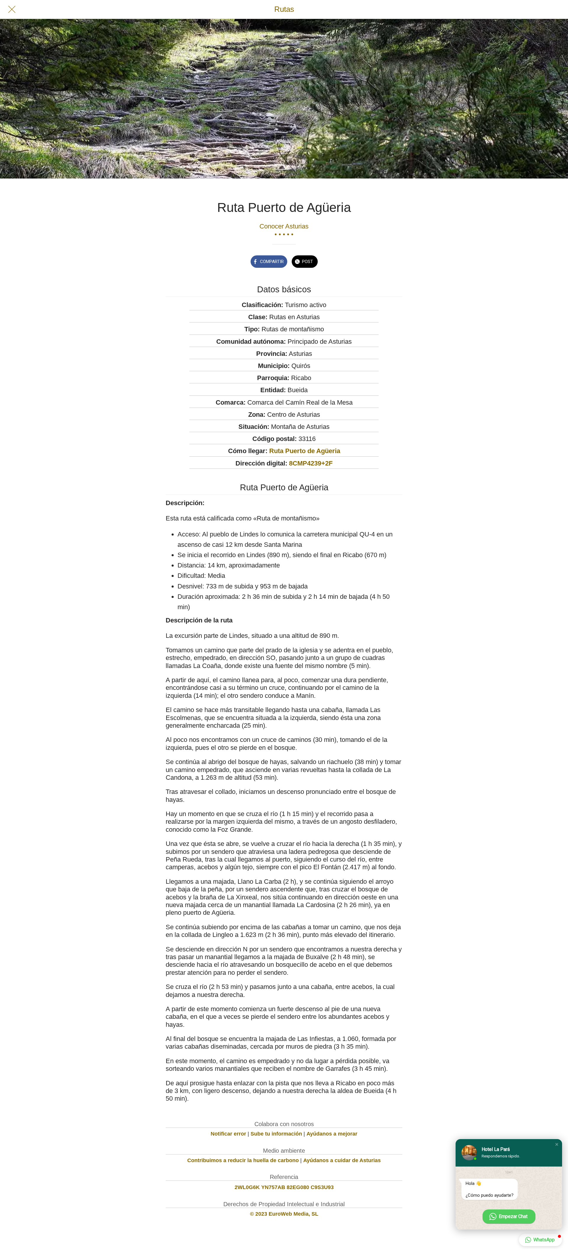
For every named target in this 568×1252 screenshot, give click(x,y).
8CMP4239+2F (311, 463)
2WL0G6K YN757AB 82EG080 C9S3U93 (284, 1187)
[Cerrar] (11, 9)
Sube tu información (276, 1134)
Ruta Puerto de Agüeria (304, 451)
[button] (557, 1144)
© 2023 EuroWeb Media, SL (284, 1214)
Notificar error (228, 1134)
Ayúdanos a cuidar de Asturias (342, 1160)
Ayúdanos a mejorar (331, 1134)
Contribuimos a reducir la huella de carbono (243, 1160)
